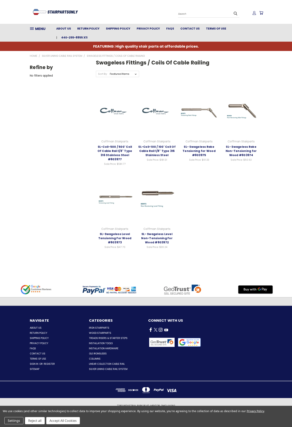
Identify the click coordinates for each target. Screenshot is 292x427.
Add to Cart (115, 115)
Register (49, 364)
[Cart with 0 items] (261, 13)
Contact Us (190, 29)
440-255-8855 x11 (74, 37)
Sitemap (34, 369)
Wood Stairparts (100, 333)
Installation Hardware (103, 348)
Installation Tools (101, 343)
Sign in (34, 364)
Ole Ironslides (98, 353)
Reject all (35, 420)
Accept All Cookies (63, 420)
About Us (63, 29)
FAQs (170, 29)
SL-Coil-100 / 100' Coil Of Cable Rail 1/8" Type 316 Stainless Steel (157, 151)
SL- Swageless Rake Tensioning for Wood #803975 (199, 151)
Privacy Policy (148, 29)
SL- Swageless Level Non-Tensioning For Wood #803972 (157, 238)
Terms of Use (216, 29)
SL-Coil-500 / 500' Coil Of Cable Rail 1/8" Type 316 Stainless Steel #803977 (115, 153)
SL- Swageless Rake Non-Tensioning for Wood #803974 (241, 151)
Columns (95, 358)
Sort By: (102, 74)
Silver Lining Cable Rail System (108, 369)
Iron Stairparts (99, 327)
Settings (14, 420)
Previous (281, 414)
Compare (113, 107)
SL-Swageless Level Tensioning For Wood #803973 (114, 238)
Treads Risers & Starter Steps (108, 338)
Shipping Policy (118, 29)
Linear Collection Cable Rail (107, 364)
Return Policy (88, 29)
